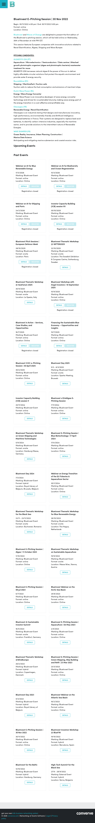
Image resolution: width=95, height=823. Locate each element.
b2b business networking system (25, 813)
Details (24, 186)
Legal (48, 816)
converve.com (13, 816)
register (35, 186)
